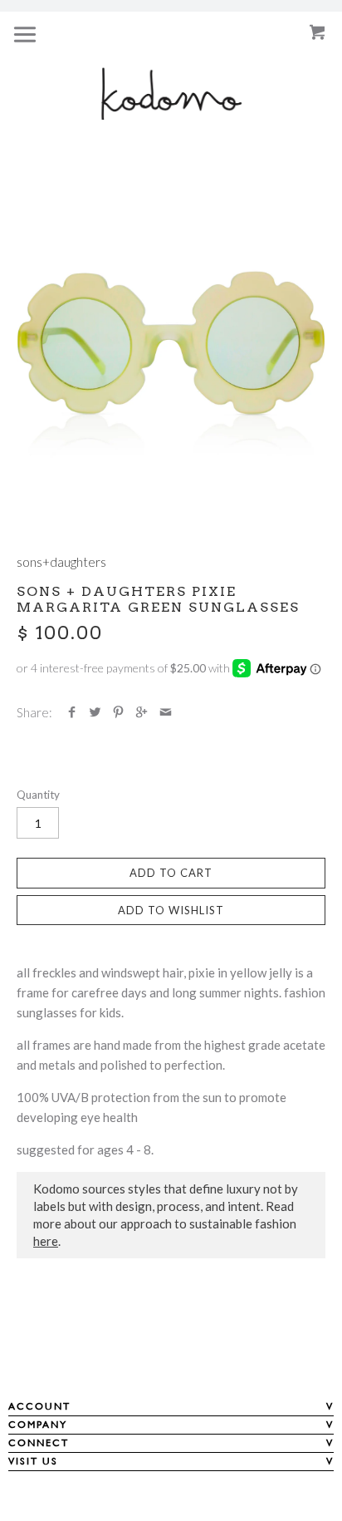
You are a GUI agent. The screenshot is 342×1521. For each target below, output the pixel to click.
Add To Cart (171, 872)
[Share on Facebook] (72, 712)
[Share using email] (165, 712)
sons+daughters (61, 561)
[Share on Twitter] (95, 712)
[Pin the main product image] (118, 712)
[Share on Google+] (141, 712)
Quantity (38, 794)
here (45, 1240)
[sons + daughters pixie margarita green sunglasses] (171, 365)
